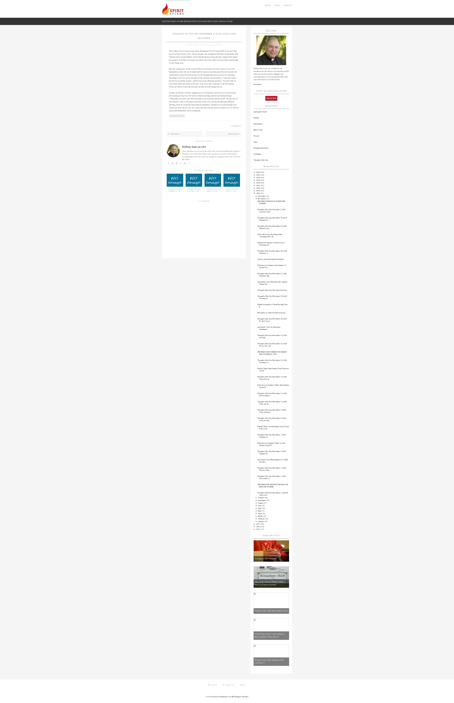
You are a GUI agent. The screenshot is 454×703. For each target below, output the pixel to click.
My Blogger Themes (240, 696)
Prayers (256, 136)
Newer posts (233, 134)
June (260, 508)
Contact (288, 5)
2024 (258, 177)
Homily (256, 118)
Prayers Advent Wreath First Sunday (270, 259)
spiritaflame (193, 45)
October (261, 498)
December (262, 196)
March (260, 516)
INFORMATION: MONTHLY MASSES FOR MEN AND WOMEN (272, 485)
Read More (258, 84)
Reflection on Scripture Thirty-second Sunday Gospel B (271, 444)
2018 (258, 193)
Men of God (258, 130)
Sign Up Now (271, 98)
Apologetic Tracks (260, 112)
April (260, 513)
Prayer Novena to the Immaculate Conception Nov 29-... (269, 235)
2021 (258, 185)
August (261, 503)
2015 (258, 529)
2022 (258, 183)
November (262, 199)
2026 (258, 172)
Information (258, 124)
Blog (277, 5)
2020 (258, 188)
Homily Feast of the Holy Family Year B (271, 611)
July (260, 505)
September (262, 500)
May (260, 511)
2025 (258, 175)
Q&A (256, 142)
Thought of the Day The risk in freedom (272, 290)
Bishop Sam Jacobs (194, 146)
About (268, 5)
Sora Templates (221, 696)
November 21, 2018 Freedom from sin (271, 313)
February (261, 519)
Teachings (257, 154)
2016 (258, 527)
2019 (258, 191)
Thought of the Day (214, 45)
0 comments (235, 126)
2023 (258, 180)
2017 (258, 524)
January (261, 521)
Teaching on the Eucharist (266, 559)
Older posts (174, 134)
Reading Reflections (261, 148)
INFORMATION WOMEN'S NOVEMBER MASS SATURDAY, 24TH (271, 353)
